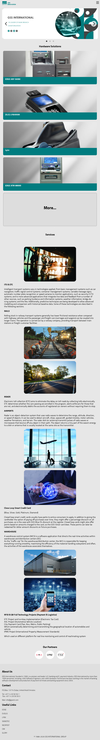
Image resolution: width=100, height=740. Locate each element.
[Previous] (6, 24)
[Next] (94, 24)
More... (50, 208)
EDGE (4, 710)
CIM (3, 729)
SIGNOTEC (6, 721)
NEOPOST (6, 725)
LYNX (4, 717)
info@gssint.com (12, 700)
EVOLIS (5, 714)
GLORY (4, 733)
